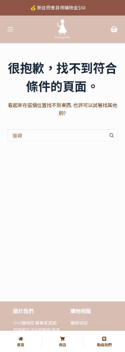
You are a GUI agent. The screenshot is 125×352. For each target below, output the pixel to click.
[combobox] (57, 135)
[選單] (10, 29)
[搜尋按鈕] (111, 135)
